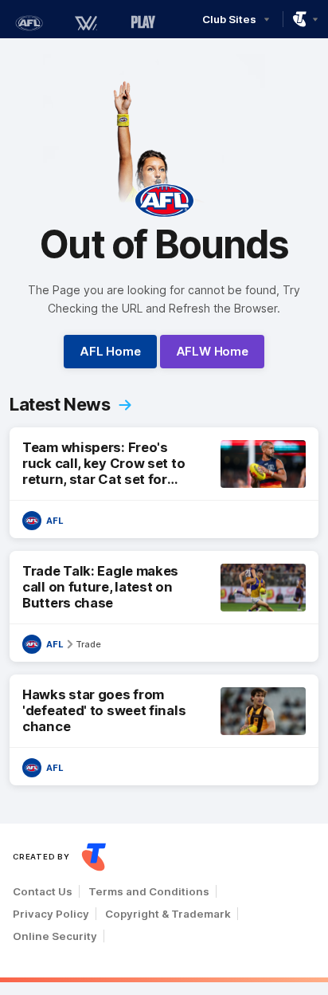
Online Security (55, 936)
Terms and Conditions (148, 891)
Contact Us (42, 891)
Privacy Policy (51, 913)
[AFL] (28, 23)
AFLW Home (212, 351)
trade (88, 644)
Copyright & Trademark (168, 913)
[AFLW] (86, 23)
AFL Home (110, 351)
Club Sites (229, 19)
